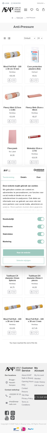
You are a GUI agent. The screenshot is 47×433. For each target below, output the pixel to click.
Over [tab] (39, 177)
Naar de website (23, 253)
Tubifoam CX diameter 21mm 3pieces (12, 278)
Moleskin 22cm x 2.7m (34, 149)
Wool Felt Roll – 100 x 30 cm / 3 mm (35, 320)
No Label (12, 152)
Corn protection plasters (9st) (34, 68)
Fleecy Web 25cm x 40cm (34, 108)
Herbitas (12, 72)
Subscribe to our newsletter (40, 397)
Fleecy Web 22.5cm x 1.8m (12, 108)
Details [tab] (24, 177)
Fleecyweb (12, 148)
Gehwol (34, 72)
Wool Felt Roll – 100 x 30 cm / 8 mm (12, 68)
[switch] (40, 226)
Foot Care (20, 18)
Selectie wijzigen (24, 260)
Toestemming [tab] (8, 177)
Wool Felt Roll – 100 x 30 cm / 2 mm (12, 320)
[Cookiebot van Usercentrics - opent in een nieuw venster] (33, 170)
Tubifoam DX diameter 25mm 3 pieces (34, 278)
